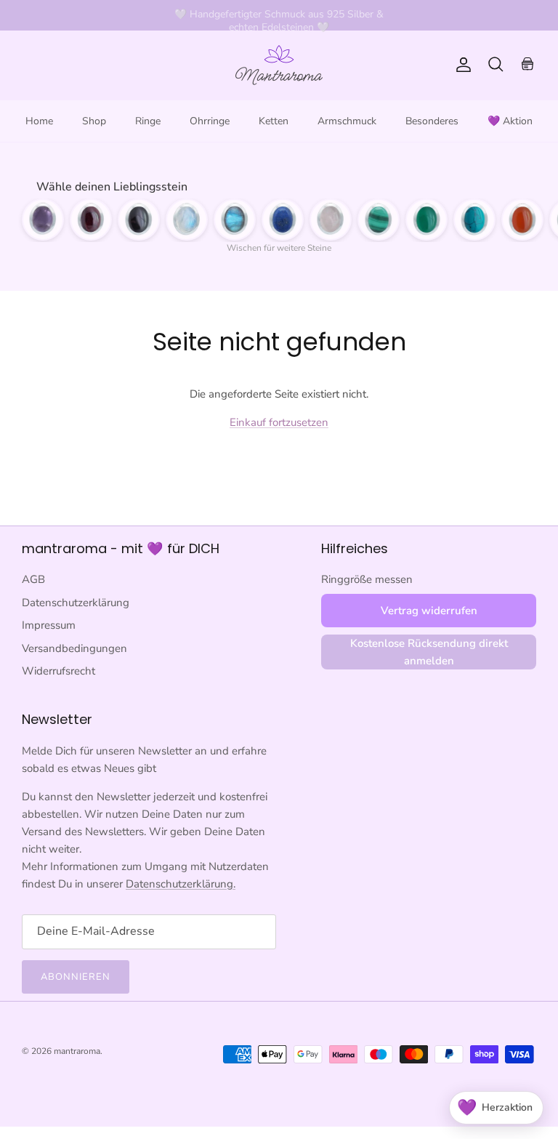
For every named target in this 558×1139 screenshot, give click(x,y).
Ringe (148, 121)
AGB (33, 579)
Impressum (49, 625)
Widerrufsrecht (58, 671)
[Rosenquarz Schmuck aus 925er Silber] (331, 219)
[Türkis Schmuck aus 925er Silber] (474, 219)
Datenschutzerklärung (75, 602)
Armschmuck (347, 121)
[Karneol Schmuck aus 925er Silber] (522, 219)
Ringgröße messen (367, 579)
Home (39, 121)
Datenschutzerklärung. (180, 884)
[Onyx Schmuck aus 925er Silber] (139, 219)
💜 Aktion (510, 121)
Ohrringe (210, 121)
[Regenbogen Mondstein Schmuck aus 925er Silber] (187, 219)
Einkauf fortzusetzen (279, 422)
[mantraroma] (279, 65)
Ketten (273, 121)
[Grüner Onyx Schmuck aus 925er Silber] (426, 219)
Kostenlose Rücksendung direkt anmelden (429, 652)
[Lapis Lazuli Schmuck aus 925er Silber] (283, 219)
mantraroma (77, 1051)
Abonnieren (75, 976)
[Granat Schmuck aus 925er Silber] (91, 219)
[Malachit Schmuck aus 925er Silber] (378, 219)
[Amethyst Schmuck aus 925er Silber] (43, 219)
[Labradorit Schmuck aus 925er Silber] (235, 219)
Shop (94, 121)
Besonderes (431, 121)
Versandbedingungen (74, 648)
